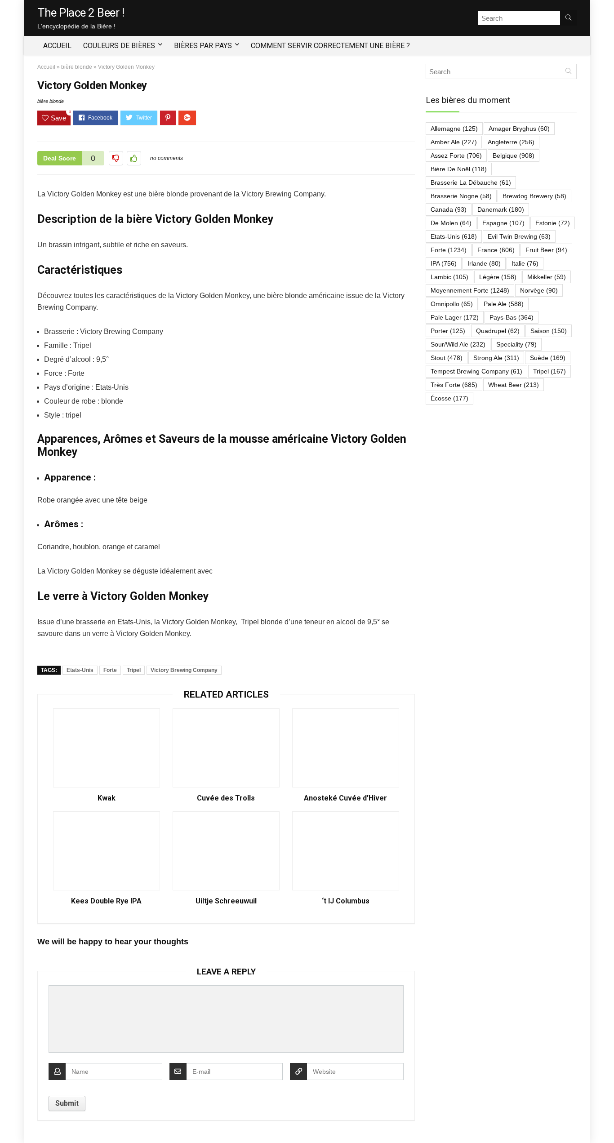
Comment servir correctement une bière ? (330, 45)
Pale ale (504, 303)
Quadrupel (498, 330)
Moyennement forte (470, 290)
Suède (547, 357)
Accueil (57, 45)
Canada (449, 209)
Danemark (500, 209)
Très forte (454, 384)
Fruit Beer (546, 250)
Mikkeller (546, 276)
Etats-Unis (80, 670)
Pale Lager (455, 317)
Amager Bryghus (519, 128)
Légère (497, 276)
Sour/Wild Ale (458, 344)
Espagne (503, 223)
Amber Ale (454, 142)
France (496, 250)
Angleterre (511, 142)
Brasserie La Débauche (471, 182)
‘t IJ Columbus (345, 901)
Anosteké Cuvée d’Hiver (345, 798)
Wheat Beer (513, 384)
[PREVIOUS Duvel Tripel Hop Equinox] (9, 1120)
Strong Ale (496, 357)
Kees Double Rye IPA (106, 901)
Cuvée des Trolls (226, 798)
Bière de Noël (459, 169)
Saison (548, 330)
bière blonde (76, 67)
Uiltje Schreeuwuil (226, 901)
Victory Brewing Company (184, 670)
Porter (448, 330)
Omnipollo (452, 303)
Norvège (539, 290)
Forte (110, 670)
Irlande (484, 263)
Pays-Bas (511, 317)
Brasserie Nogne (461, 196)
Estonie (552, 223)
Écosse (449, 398)
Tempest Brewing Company (476, 371)
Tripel (134, 670)
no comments (166, 158)
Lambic (449, 276)
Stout (447, 357)
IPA (444, 263)
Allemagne (454, 128)
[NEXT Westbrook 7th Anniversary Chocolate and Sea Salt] (605, 1120)
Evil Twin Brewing (519, 236)
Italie (525, 263)
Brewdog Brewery (534, 196)
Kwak (107, 798)
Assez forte (456, 155)
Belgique (513, 155)
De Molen (451, 223)
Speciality (516, 344)
